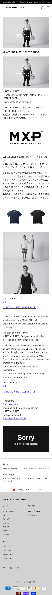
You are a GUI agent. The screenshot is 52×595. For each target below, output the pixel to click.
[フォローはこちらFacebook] (4, 567)
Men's (5, 515)
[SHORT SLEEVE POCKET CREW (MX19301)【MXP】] (26, 217)
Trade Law (7, 550)
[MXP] (26, 137)
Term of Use (7, 558)
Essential (6, 523)
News (5, 530)
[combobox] (26, 489)
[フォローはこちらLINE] (18, 567)
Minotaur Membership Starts (36, 2)
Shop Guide (7, 546)
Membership (32, 515)
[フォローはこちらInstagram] (11, 567)
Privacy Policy (8, 554)
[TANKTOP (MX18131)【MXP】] (26, 279)
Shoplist (6, 534)
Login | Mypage (9, 511)
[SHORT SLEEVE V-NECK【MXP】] (26, 248)
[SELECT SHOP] (26, 72)
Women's (6, 519)
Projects (6, 527)
